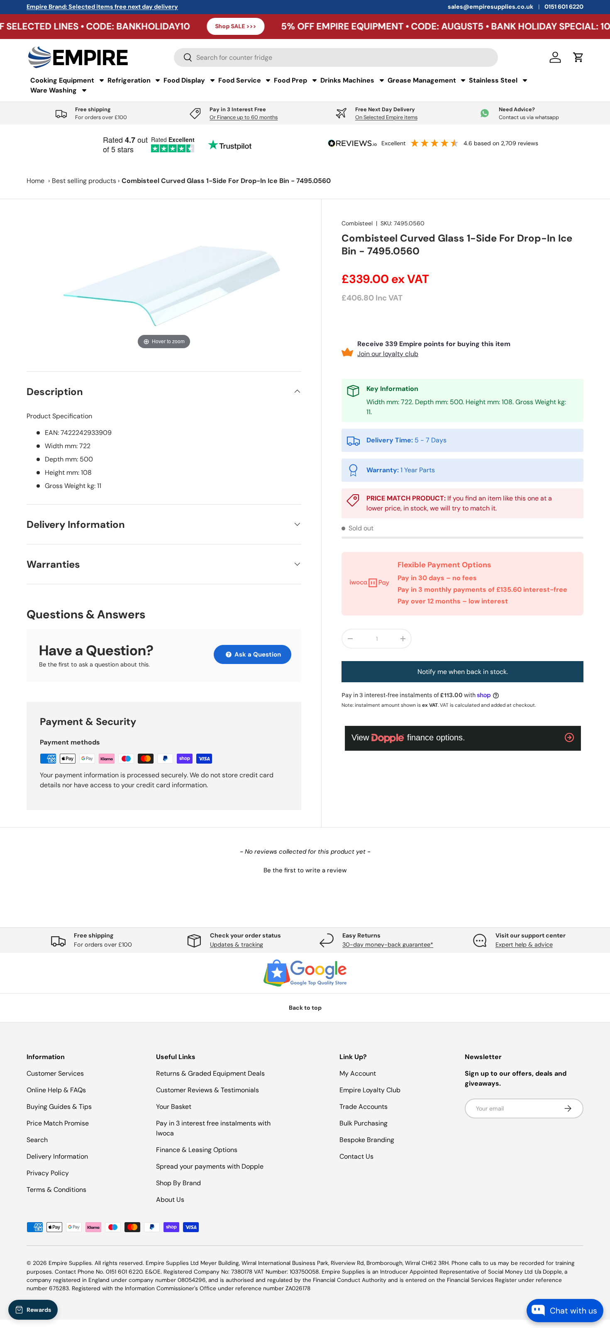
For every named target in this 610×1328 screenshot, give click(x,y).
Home (35, 180)
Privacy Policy (48, 1173)
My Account (357, 1073)
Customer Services (55, 1073)
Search (37, 1139)
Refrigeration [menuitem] (129, 80)
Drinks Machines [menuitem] (347, 80)
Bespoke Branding (366, 1139)
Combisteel (357, 223)
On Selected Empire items (386, 117)
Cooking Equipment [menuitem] (62, 80)
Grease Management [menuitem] (422, 80)
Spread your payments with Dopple (210, 1166)
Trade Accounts (363, 1106)
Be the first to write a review (305, 870)
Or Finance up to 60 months (244, 117)
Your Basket (173, 1106)
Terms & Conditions (56, 1189)
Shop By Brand (178, 1183)
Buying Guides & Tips (59, 1106)
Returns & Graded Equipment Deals (210, 1073)
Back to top (305, 1007)
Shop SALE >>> (196, 26)
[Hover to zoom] (164, 285)
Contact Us (356, 1156)
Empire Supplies (70, 1263)
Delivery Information (57, 1156)
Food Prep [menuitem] (290, 80)
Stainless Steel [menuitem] (493, 80)
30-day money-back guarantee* (387, 944)
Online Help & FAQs (56, 1090)
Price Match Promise (58, 1123)
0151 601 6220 (563, 6)
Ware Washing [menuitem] (53, 90)
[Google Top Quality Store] (305, 973)
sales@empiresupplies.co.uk (490, 6)
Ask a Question (257, 654)
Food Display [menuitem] (184, 80)
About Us (170, 1199)
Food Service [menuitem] (239, 80)
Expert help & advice (524, 944)
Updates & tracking (236, 944)
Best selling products (84, 180)
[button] (305, 869)
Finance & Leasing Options (196, 1149)
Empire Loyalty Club (369, 1090)
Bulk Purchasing (363, 1123)
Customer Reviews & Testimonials (207, 1090)
